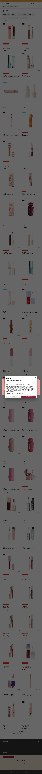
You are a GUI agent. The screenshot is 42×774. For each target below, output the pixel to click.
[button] (39, 379)
